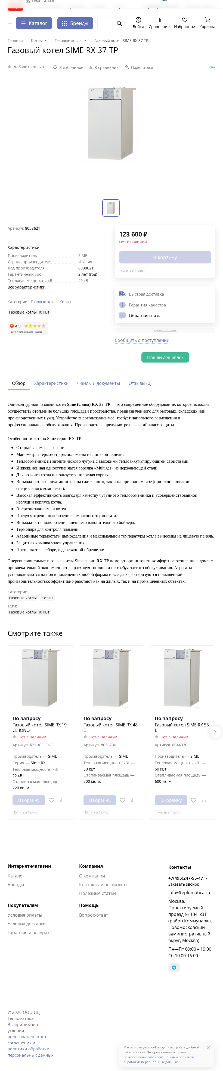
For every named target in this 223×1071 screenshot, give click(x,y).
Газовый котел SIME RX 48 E (110, 727)
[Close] (208, 1048)
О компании (92, 876)
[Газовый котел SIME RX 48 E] (111, 678)
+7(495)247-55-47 (185, 878)
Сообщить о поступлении (142, 340)
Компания (91, 866)
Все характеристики (26, 287)
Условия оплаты (25, 915)
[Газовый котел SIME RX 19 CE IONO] (40, 678)
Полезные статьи (97, 893)
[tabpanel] (111, 508)
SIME (82, 255)
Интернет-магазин (29, 866)
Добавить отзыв (29, 66)
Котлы (65, 301)
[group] (111, 140)
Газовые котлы (44, 301)
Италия (85, 261)
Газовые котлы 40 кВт (29, 312)
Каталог (16, 876)
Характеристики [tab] (51, 383)
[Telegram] (174, 967)
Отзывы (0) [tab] (140, 383)
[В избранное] (51, 800)
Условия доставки (27, 924)
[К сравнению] (62, 800)
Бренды (79, 23)
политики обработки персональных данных (158, 1059)
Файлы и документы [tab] (98, 383)
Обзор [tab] (19, 383)
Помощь (89, 905)
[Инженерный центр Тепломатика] (10, 23)
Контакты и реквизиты (103, 885)
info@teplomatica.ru (189, 892)
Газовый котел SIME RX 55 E (182, 727)
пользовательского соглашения (149, 1057)
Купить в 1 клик (132, 270)
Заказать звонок (183, 884)
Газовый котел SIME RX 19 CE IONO (40, 727)
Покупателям (23, 905)
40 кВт (84, 280)
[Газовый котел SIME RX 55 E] (182, 678)
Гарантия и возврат (28, 932)
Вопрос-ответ (93, 915)
